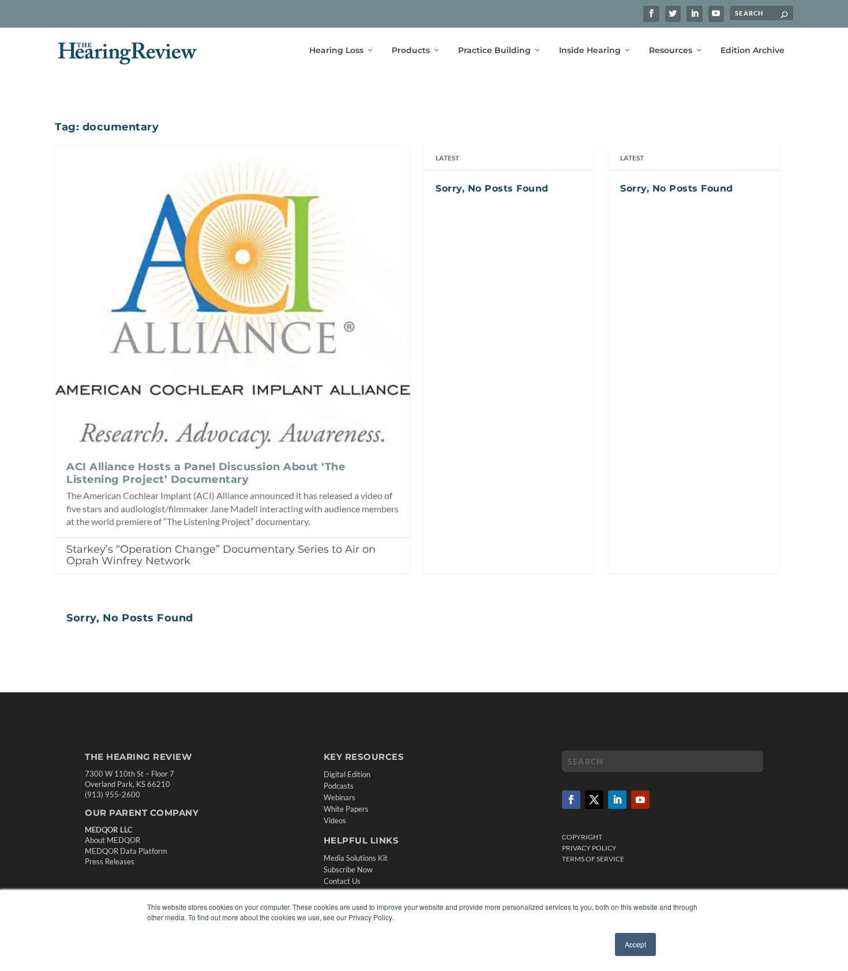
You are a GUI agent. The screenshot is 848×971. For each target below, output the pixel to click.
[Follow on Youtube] (640, 799)
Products (411, 50)
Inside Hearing (590, 50)
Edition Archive (753, 50)
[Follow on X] (594, 799)
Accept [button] (635, 944)
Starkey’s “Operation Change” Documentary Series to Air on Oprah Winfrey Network (221, 555)
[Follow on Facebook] (571, 799)
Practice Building (494, 50)
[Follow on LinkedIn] (617, 799)
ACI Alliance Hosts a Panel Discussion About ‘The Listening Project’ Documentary (205, 473)
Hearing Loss (336, 50)
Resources (670, 50)
